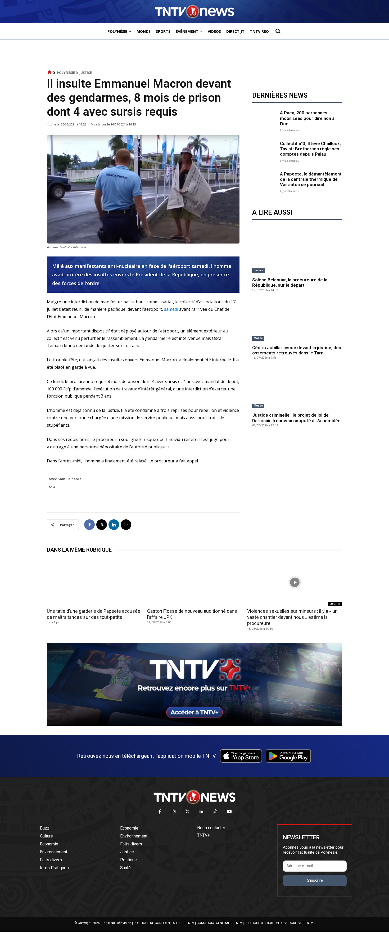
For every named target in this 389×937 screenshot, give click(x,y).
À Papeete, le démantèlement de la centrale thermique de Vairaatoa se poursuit (311, 179)
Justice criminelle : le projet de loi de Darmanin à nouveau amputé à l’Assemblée (296, 417)
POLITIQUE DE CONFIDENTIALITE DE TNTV (164, 923)
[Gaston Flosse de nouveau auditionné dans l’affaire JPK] (194, 582)
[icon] (49, 72)
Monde (258, 338)
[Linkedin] (113, 524)
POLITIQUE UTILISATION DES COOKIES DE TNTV (279, 923)
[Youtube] (229, 812)
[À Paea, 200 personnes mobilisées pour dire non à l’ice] (264, 120)
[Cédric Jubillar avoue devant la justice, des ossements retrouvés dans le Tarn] (297, 320)
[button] (278, 31)
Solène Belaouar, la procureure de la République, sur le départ (289, 282)
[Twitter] (187, 812)
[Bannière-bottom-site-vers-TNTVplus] (194, 724)
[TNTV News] (194, 797)
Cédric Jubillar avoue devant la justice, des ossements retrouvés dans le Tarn (296, 350)
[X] (101, 524)
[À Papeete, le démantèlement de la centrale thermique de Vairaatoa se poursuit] (264, 181)
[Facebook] (89, 524)
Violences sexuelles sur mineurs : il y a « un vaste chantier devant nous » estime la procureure (292, 617)
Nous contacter (211, 827)
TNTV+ (203, 835)
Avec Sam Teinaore (65, 478)
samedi (171, 309)
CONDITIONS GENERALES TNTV (219, 923)
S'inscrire (315, 880)
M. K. (52, 487)
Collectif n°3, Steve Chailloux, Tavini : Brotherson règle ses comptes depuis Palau (310, 149)
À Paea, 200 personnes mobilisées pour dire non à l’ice (307, 118)
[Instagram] (173, 812)
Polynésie (66, 72)
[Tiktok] (215, 812)
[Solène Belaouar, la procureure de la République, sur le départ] (297, 252)
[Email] (126, 524)
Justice (85, 72)
